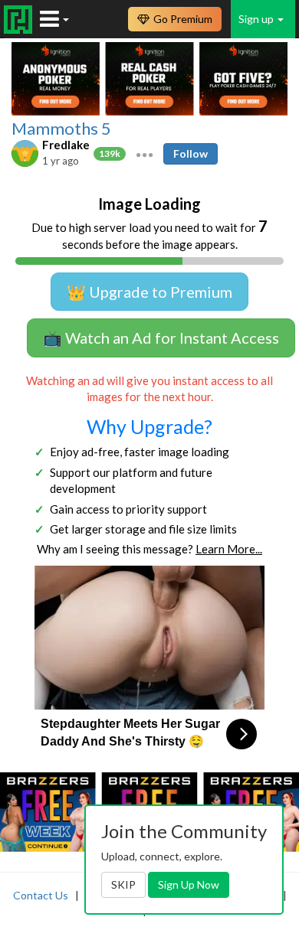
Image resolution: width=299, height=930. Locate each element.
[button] (144, 153)
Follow (190, 153)
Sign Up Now (188, 884)
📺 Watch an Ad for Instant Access (161, 337)
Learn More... (229, 549)
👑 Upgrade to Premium (149, 291)
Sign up (257, 18)
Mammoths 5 (61, 128)
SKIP (123, 884)
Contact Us (40, 895)
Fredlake (66, 145)
